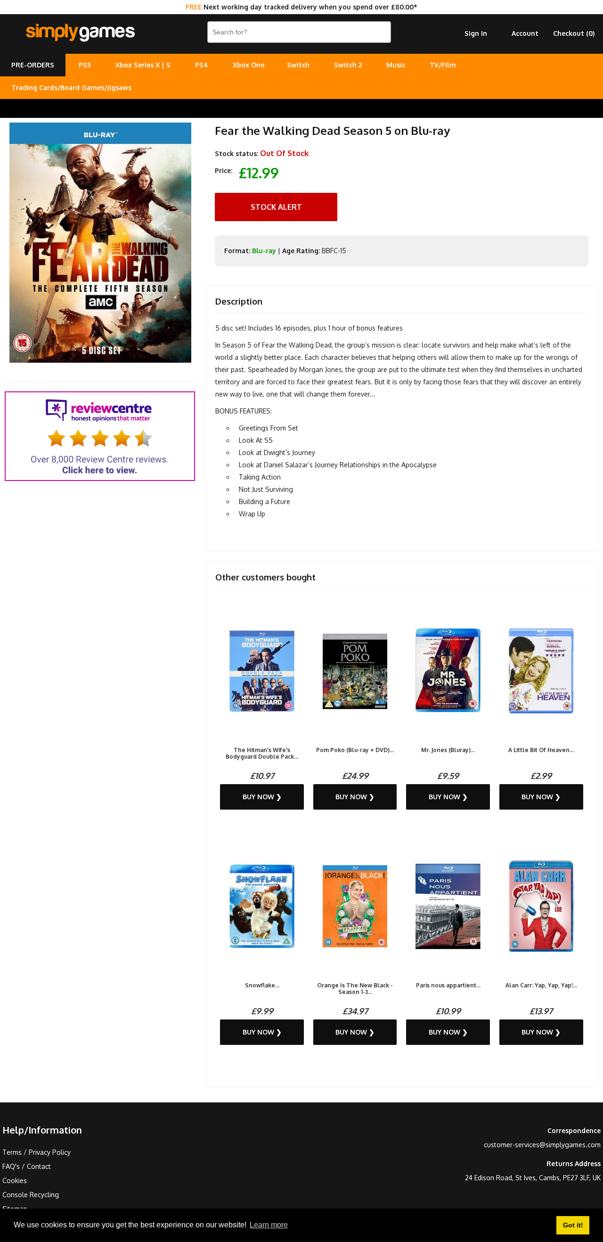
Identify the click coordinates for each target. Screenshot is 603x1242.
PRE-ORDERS (32, 65)
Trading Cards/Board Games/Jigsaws (71, 87)
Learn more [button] (269, 1225)
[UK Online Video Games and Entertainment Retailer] (80, 33)
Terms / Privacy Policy (36, 1152)
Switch (298, 65)
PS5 (85, 65)
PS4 (201, 65)
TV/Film (443, 65)
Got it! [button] (573, 1225)
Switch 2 (348, 65)
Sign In (475, 33)
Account (525, 33)
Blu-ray (264, 251)
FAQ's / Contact (26, 1166)
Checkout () (574, 33)
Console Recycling (30, 1195)
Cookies (14, 1180)
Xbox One (248, 65)
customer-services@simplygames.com (542, 1145)
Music (395, 65)
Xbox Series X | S (143, 65)
